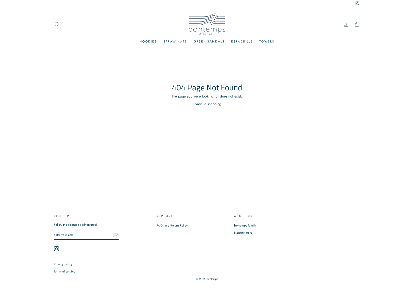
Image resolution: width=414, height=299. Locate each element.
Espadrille (242, 41)
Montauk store (243, 232)
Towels (266, 41)
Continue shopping (207, 103)
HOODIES (148, 41)
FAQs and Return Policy (172, 225)
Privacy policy (63, 264)
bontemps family (245, 225)
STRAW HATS (175, 41)
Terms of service (64, 271)
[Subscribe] (116, 235)
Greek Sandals (209, 41)
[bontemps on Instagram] (56, 248)
